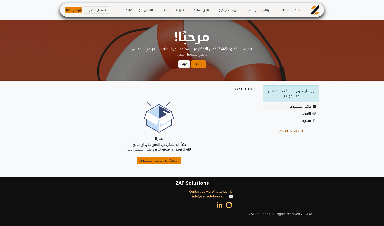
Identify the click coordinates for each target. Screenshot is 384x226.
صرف (184, 64)
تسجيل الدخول (96, 10)
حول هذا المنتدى (289, 130)
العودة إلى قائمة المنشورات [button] (159, 160)
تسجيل (198, 64)
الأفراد (307, 114)
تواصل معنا (73, 10)
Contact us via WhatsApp (208, 191)
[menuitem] (289, 10)
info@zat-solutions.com (209, 196)
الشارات (306, 121)
